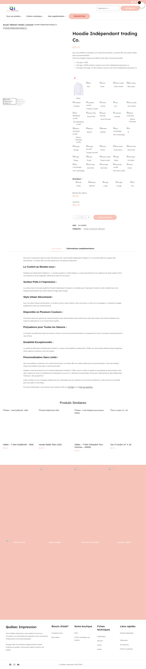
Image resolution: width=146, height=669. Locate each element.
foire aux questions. (86, 387)
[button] (65, 31)
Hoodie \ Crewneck (25, 25)
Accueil (6, 25)
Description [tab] (57, 248)
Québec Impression (21, 627)
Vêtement (13, 25)
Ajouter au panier (105, 217)
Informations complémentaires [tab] (80, 248)
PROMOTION (79, 16)
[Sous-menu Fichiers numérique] (42, 16)
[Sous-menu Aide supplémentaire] (65, 16)
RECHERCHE (130, 8)
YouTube (71, 387)
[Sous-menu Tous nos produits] (21, 16)
